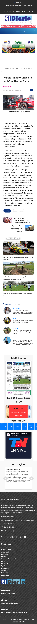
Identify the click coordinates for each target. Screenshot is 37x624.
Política (3, 556)
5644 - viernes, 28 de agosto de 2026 (14, 612)
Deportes (27, 68)
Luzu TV (30, 426)
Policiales (4, 554)
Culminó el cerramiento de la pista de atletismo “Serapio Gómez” (22, 331)
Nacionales (5, 575)
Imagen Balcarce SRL (8, 593)
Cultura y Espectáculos (9, 559)
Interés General (6, 550)
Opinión (3, 566)
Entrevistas (5, 568)
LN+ (5, 426)
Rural (3, 561)
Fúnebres (4, 573)
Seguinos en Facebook (11, 537)
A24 (25, 426)
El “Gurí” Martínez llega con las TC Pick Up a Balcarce (19, 5)
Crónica (18, 426)
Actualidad (16, 308)
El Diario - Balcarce (11, 68)
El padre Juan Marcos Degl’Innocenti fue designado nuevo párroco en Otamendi (23, 312)
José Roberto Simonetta (9, 603)
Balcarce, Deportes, (18, 211)
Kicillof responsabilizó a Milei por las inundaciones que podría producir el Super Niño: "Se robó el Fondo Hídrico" (23, 342)
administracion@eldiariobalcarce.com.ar (16, 531)
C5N (11, 426)
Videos (3, 570)
